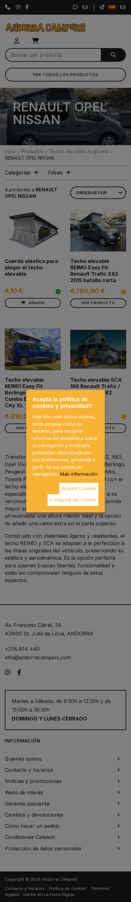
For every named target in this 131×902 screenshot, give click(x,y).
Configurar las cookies (73, 499)
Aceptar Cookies (79, 488)
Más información (78, 474)
